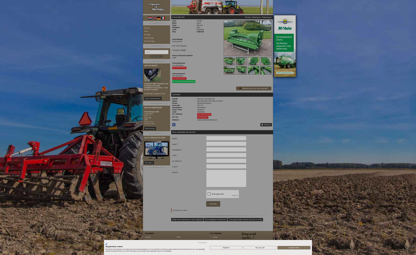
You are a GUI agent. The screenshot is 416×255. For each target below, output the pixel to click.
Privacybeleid (202, 243)
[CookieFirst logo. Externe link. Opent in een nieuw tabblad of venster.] (106, 244)
